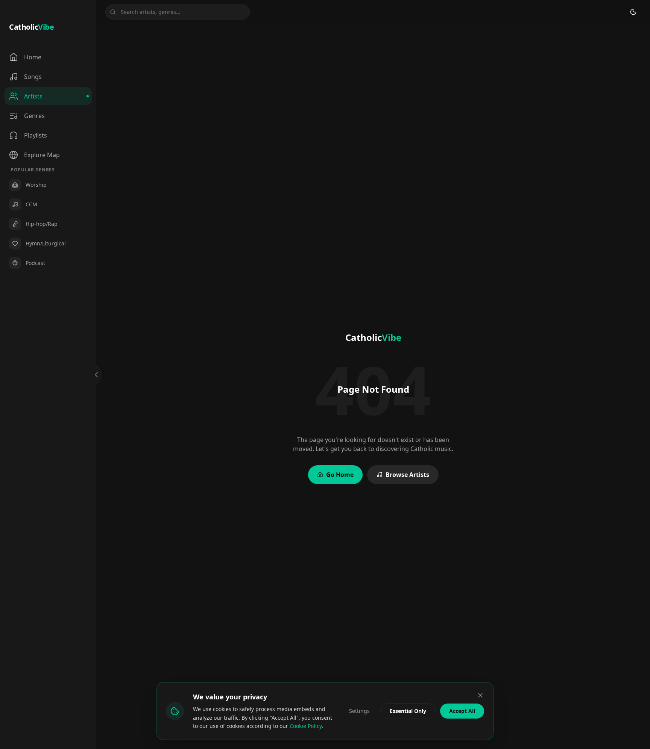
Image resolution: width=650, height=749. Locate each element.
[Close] (480, 695)
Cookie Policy (306, 725)
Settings (359, 710)
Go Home (340, 475)
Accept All (462, 710)
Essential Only (408, 710)
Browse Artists (407, 475)
